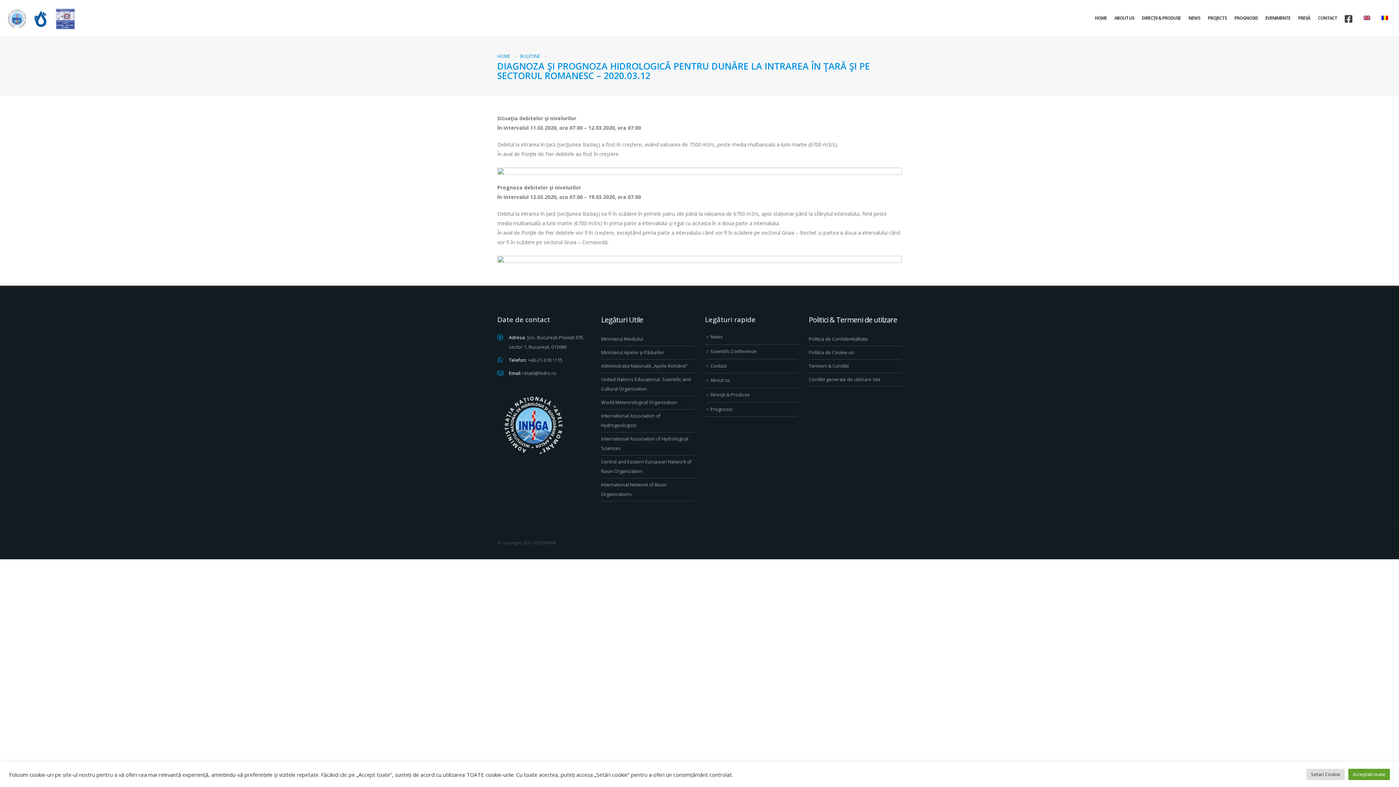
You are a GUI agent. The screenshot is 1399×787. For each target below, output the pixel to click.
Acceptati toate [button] (1369, 774)
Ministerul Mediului (622, 339)
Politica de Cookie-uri (831, 352)
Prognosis (1246, 18)
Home (1101, 18)
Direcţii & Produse (1161, 18)
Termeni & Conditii (829, 366)
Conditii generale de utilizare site (845, 379)
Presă (1304, 18)
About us (1124, 18)
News (1194, 18)
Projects (1217, 18)
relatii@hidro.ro (539, 373)
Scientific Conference (733, 351)
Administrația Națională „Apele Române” (644, 366)
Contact (1327, 18)
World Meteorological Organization (639, 402)
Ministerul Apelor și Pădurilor (632, 352)
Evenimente (1277, 18)
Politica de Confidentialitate (838, 339)
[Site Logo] (40, 18)
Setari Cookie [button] (1325, 774)
